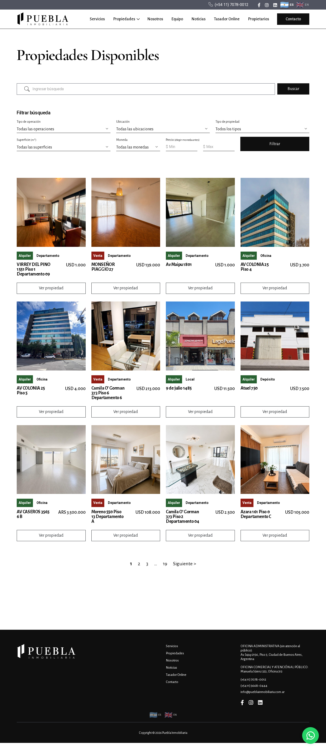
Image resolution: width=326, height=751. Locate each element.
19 (165, 563)
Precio (183, 140)
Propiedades (124, 19)
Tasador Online (227, 19)
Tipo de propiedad (227, 121)
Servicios (97, 19)
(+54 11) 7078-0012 (231, 4)
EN (307, 4)
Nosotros (155, 19)
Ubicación (123, 121)
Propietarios (258, 19)
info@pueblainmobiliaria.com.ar (262, 692)
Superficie (26, 140)
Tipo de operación (29, 121)
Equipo (177, 19)
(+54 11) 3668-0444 (254, 686)
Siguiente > (184, 563)
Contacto (293, 19)
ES (292, 4)
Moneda (121, 140)
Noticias (198, 19)
